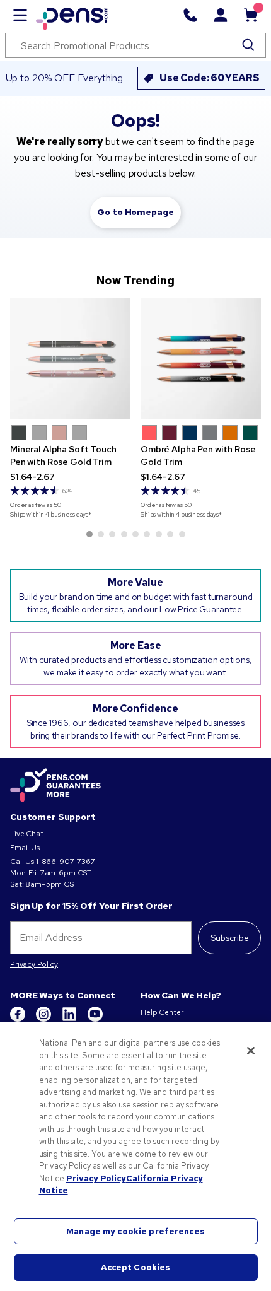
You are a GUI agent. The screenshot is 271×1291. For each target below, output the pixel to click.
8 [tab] (170, 534)
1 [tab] (89, 534)
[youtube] (95, 1019)
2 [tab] (101, 534)
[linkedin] (70, 1019)
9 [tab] (182, 534)
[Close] (251, 1051)
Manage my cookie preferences (135, 1231)
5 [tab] (135, 534)
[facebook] (18, 1019)
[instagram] (44, 1019)
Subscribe (229, 937)
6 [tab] (147, 534)
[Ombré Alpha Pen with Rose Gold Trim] (201, 358)
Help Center (162, 1012)
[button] (18, 432)
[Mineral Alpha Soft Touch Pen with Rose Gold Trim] (70, 358)
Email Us (25, 848)
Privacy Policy (34, 964)
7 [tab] (159, 534)
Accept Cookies (136, 1267)
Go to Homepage (135, 212)
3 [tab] (112, 534)
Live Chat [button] (26, 834)
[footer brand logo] (55, 785)
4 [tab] (124, 534)
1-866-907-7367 (65, 861)
